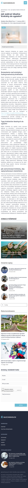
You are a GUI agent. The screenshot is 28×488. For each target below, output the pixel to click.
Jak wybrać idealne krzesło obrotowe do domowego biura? (18, 278)
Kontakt (3, 426)
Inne (3, 27)
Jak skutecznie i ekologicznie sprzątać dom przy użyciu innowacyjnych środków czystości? (13, 254)
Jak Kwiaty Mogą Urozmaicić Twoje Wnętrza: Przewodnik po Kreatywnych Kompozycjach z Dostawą (17, 287)
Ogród (2, 442)
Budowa (3, 445)
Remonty (3, 440)
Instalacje (3, 437)
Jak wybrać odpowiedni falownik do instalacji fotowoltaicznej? (17, 269)
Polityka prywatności (6, 429)
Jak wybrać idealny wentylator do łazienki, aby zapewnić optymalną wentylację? (17, 296)
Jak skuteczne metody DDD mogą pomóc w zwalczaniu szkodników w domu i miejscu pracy (17, 455)
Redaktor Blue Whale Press (8, 21)
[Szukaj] (2, 305)
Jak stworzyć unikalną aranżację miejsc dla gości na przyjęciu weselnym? (17, 464)
